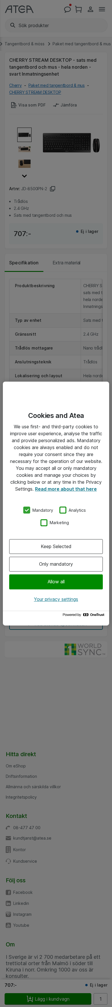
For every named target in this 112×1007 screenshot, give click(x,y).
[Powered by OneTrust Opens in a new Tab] (84, 616)
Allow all (56, 582)
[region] (56, 504)
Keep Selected (56, 546)
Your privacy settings (56, 599)
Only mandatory (56, 564)
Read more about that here (66, 489)
